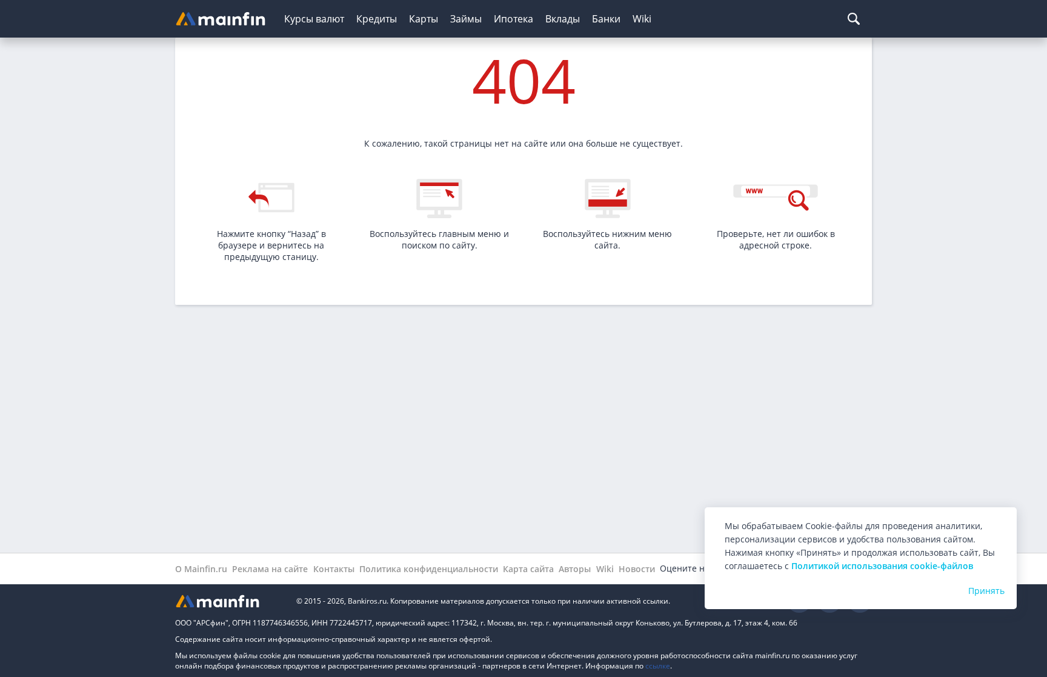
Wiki (642, 18)
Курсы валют (314, 18)
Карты (423, 18)
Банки (606, 18)
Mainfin (229, 601)
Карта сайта (528, 569)
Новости (637, 569)
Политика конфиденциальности (428, 569)
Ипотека (513, 18)
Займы (466, 18)
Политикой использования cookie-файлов (882, 566)
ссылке (657, 666)
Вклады (562, 18)
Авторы (575, 569)
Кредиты (376, 18)
